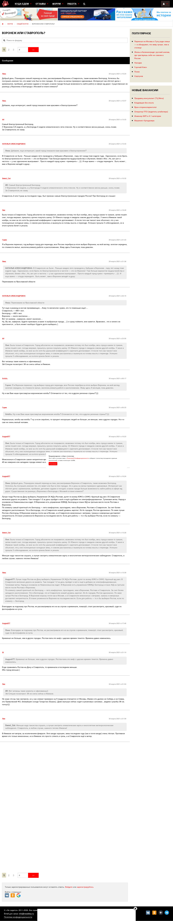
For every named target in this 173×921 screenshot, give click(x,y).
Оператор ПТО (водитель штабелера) (151, 111)
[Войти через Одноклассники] (13, 895)
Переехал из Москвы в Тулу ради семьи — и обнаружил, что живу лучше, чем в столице (152, 44)
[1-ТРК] (65, 808)
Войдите (69, 886)
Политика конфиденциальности (18, 917)
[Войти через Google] (18, 896)
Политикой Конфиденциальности (78, 458)
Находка (138, 62)
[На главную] (5, 4)
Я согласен (53, 464)
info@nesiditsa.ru (26, 913)
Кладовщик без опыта (144, 102)
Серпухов (138, 76)
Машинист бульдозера (144, 120)
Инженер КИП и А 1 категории (147, 115)
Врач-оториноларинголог (145, 107)
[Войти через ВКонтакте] (8, 895)
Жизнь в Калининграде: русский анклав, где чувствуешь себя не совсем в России (152, 55)
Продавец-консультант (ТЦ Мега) (149, 98)
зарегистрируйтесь (85, 886)
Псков (136, 71)
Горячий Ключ (140, 67)
